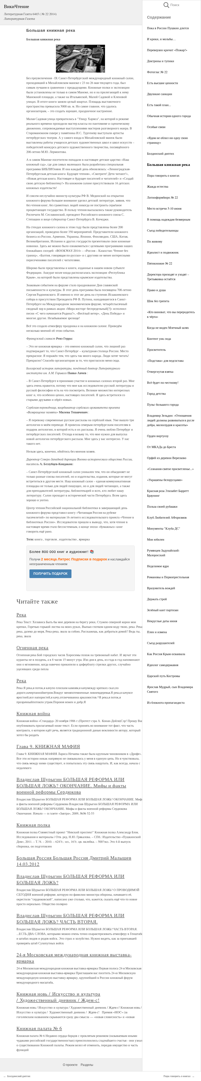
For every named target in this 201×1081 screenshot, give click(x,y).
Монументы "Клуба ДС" (163, 528)
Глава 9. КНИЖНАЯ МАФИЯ (48, 746)
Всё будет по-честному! (162, 382)
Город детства (156, 393)
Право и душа (156, 290)
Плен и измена (157, 632)
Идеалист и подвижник (163, 252)
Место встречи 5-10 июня (164, 208)
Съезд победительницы (162, 230)
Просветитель (156, 349)
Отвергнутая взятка (160, 371)
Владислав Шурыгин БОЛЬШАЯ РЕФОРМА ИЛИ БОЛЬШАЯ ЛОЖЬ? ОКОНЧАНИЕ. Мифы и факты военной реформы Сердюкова (71, 785)
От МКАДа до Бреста (161, 447)
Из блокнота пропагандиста (166, 702)
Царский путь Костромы (163, 676)
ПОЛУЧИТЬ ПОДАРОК (50, 573)
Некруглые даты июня (162, 621)
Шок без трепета (158, 301)
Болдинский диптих (160, 153)
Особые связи (156, 127)
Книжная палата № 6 (39, 1028)
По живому (154, 241)
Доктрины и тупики (160, 61)
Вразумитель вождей (161, 588)
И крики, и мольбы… (161, 39)
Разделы (87, 1064)
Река (21, 614)
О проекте (70, 1064)
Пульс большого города (163, 404)
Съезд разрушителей (161, 643)
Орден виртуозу (158, 436)
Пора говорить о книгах (163, 175)
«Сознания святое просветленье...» (170, 469)
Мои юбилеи (155, 539)
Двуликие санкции (159, 94)
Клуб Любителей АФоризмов (167, 517)
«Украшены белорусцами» (165, 480)
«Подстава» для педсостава (165, 360)
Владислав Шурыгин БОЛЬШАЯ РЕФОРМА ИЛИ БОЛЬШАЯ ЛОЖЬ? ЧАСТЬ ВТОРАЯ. (70, 918)
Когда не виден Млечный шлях (168, 327)
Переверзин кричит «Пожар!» (167, 50)
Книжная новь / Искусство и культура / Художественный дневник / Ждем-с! (58, 997)
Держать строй (157, 599)
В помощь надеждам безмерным (168, 219)
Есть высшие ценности (162, 83)
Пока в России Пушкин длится (168, 28)
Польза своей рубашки (162, 506)
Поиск (171, 5)
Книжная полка (33, 825)
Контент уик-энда (159, 338)
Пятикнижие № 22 (159, 263)
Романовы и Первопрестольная (168, 577)
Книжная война (33, 713)
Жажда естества (157, 186)
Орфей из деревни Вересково (166, 458)
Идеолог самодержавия (162, 665)
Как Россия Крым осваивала (166, 654)
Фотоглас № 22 (157, 72)
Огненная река (32, 647)
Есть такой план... (159, 105)
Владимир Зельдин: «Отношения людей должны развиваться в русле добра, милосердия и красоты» (170, 420)
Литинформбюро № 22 (162, 197)
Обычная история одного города (169, 116)
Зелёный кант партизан (162, 610)
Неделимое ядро (158, 566)
